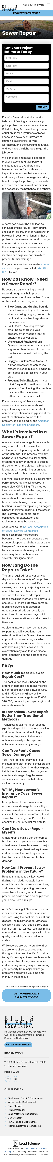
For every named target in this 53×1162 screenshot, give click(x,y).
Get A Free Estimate (18, 1044)
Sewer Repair (14, 1118)
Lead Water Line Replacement (23, 1114)
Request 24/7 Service (26, 13)
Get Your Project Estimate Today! (26, 995)
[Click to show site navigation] (48, 5)
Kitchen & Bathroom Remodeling (24, 1126)
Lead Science (31, 1148)
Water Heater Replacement (22, 1102)
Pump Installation (16, 1110)
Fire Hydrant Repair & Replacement (25, 1098)
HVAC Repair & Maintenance (22, 1122)
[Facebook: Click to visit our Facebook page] (7, 1079)
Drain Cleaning (15, 1106)
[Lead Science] (26, 1143)
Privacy (8, 1151)
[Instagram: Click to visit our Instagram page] (15, 1079)
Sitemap (42, 1148)
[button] (33, 4)
